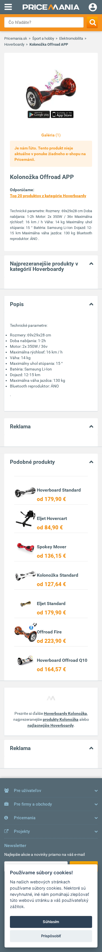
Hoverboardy (14, 44)
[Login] (93, 8)
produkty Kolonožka (60, 719)
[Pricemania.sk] (51, 7)
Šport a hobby (43, 38)
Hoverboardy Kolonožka (65, 713)
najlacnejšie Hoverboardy (50, 725)
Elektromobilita (71, 38)
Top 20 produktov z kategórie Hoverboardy (48, 195)
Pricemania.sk (15, 38)
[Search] (92, 22)
